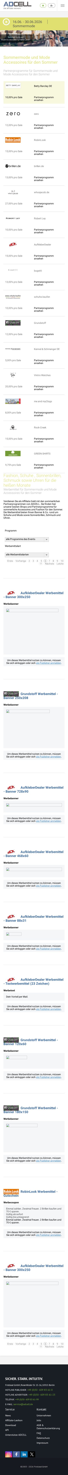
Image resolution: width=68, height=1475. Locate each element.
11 (41, 563)
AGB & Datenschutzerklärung (48, 1427)
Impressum (42, 1442)
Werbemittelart (13, 546)
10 (62, 561)
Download (10, 1425)
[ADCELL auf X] (31, 1454)
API (7, 1430)
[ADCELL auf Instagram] (8, 1454)
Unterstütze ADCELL (16, 1434)
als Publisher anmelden (48, 663)
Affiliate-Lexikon (13, 1420)
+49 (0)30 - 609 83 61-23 (41, 1394)
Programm (11, 530)
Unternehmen (44, 1415)
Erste (10, 561)
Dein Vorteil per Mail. (17, 996)
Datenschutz (43, 1438)
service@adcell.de (23, 1404)
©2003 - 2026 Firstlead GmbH (34, 1466)
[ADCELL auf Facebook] (16, 1454)
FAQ (39, 1433)
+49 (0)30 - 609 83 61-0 (40, 1389)
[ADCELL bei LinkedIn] (24, 1454)
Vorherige (21, 561)
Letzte (60, 563)
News (8, 1415)
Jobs (39, 1420)
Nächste (49, 563)
